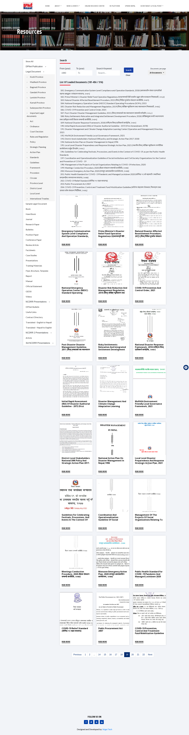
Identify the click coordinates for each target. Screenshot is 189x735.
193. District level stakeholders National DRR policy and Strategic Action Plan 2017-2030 (99, 138)
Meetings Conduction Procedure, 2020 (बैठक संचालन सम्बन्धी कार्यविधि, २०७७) (75, 574)
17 (116, 654)
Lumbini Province (37, 97)
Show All (29, 61)
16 (110, 654)
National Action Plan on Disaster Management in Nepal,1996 (111, 460)
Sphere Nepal (130, 6)
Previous (77, 654)
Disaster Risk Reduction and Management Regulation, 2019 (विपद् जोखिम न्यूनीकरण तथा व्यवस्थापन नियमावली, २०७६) (112, 291)
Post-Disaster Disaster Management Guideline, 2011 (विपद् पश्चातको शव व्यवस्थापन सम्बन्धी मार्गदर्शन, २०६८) (76, 348)
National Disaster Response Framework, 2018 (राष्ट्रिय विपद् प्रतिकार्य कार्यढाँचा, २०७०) (149, 347)
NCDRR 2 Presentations (37, 333)
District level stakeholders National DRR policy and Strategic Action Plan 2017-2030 (76, 462)
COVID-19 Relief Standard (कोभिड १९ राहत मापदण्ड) (75, 629)
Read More (66, 244)
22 (143, 654)
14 (99, 654)
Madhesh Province (38, 82)
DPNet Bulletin (32, 307)
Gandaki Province (38, 92)
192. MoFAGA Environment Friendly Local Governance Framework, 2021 (92, 135)
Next (150, 654)
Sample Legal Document (36, 203)
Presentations (32, 260)
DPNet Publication (34, 66)
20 (132, 654)
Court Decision (36, 131)
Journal (29, 219)
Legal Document (33, 72)
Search (129, 70)
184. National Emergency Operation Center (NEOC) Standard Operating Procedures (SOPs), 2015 (103, 103)
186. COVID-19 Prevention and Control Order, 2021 (83, 109)
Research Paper (32, 224)
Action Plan (35, 152)
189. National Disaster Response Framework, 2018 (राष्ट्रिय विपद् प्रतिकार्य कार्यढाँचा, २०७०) (98, 122)
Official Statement (34, 286)
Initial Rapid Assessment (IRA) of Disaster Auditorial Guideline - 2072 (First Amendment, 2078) (76, 405)
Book (28, 209)
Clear (128, 75)
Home (47, 6)
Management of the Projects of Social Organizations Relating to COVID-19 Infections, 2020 (149, 518)
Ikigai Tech (107, 729)
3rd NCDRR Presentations (38, 343)
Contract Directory (34, 317)
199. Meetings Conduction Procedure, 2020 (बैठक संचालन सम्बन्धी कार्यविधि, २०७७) (94, 168)
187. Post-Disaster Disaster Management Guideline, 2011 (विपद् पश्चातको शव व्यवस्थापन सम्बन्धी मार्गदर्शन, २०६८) (106, 113)
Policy (32, 142)
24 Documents (156, 72)
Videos (29, 296)
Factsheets (30, 250)
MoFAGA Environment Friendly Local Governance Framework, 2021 (148, 404)
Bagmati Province (38, 87)
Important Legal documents (35, 114)
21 (138, 654)
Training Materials (34, 265)
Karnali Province (37, 102)
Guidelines (34, 162)
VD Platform (115, 6)
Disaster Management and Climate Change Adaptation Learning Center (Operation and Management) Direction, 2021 (112, 407)
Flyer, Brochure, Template (37, 271)
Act (31, 121)
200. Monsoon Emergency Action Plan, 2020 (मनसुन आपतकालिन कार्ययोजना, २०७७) (94, 171)
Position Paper (32, 234)
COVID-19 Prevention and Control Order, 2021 (148, 289)
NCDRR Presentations (36, 302)
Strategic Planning (38, 147)
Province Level (36, 183)
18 (121, 654)
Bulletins (29, 229)
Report (29, 276)
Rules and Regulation (39, 136)
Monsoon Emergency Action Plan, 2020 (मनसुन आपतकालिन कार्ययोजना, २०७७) (112, 574)
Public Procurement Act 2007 (110, 629)
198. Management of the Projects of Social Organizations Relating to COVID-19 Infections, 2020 (103, 164)
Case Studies (31, 255)
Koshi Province (36, 77)
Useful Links (31, 312)
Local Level (35, 193)
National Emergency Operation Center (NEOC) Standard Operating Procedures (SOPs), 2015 (75, 291)
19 (127, 654)
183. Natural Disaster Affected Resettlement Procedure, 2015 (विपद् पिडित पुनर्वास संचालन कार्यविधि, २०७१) (104, 100)
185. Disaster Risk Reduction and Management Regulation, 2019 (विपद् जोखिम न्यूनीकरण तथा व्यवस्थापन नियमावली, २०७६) (110, 106)
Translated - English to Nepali (39, 322)
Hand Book (31, 214)
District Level (36, 188)
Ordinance (34, 126)
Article (29, 338)
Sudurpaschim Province (40, 108)
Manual (29, 281)
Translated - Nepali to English (39, 327)
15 (105, 654)
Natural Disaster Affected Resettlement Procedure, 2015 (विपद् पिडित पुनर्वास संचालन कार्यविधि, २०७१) (148, 235)
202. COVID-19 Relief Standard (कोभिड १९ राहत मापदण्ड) (84, 180)
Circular (33, 178)
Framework (35, 167)
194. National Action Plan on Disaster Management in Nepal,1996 (89, 142)
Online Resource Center (94, 6)
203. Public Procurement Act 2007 (75, 184)
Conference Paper (34, 240)
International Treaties (39, 198)
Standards (34, 157)
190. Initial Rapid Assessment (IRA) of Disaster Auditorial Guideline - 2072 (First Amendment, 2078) (104, 126)
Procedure (34, 173)
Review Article (32, 245)
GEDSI (29, 291)
